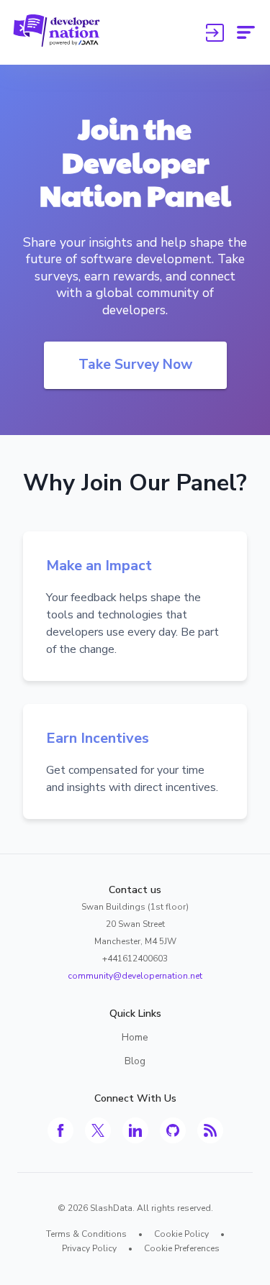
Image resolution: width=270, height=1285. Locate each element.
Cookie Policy (181, 1234)
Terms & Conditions (86, 1234)
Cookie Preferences (182, 1248)
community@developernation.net (135, 976)
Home (135, 1037)
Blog (135, 1061)
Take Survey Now (135, 364)
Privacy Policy (89, 1248)
